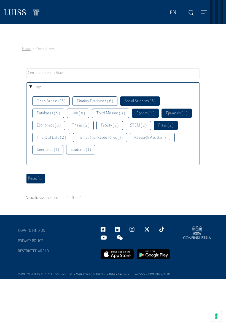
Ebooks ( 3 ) (145, 113)
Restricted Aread (33, 251)
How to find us (31, 231)
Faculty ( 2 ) (110, 125)
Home (26, 49)
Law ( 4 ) (78, 113)
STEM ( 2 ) (138, 125)
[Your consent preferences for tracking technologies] (216, 316)
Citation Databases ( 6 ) (95, 101)
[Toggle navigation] (204, 12)
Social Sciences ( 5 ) (140, 101)
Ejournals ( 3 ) (176, 113)
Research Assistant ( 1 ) (152, 138)
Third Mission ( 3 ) (110, 113)
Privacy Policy (30, 241)
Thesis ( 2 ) (80, 125)
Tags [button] (38, 87)
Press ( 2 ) (165, 125)
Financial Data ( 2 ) (51, 138)
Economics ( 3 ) (49, 125)
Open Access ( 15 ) (51, 101)
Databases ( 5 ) (48, 113)
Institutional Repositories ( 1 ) (100, 138)
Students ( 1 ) (81, 150)
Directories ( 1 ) (48, 150)
